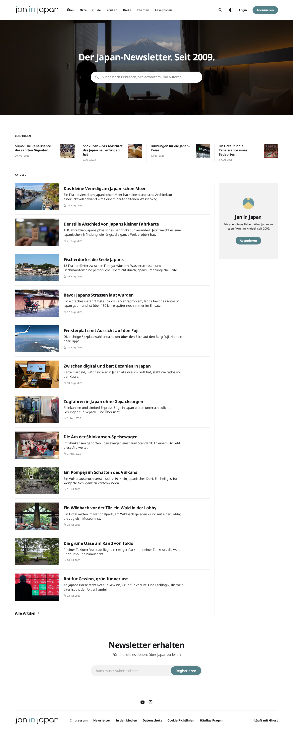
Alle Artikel (25, 613)
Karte (127, 10)
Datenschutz (152, 720)
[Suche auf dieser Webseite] (220, 10)
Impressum (79, 720)
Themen (143, 10)
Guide (96, 10)
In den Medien (126, 720)
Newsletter (101, 720)
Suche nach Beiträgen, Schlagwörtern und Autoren (142, 77)
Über (70, 10)
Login (243, 10)
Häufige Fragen (211, 720)
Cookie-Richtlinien (180, 720)
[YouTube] (143, 702)
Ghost (273, 720)
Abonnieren (265, 10)
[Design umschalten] (231, 10)
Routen (111, 10)
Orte (83, 10)
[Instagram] (150, 702)
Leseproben (163, 10)
